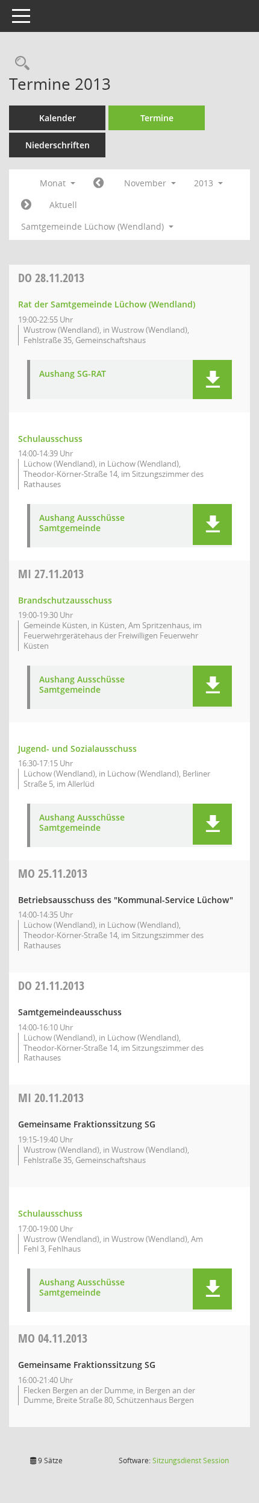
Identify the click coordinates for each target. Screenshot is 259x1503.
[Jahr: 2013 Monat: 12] (26, 205)
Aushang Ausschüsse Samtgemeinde (82, 523)
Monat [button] (54, 183)
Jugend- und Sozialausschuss (77, 748)
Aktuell (63, 204)
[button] (212, 379)
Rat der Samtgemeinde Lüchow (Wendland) (106, 304)
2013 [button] (205, 183)
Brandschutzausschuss (65, 600)
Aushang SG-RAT (72, 374)
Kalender (57, 118)
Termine (156, 118)
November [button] (146, 183)
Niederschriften (57, 145)
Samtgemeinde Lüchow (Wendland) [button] (93, 226)
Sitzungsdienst (190, 1460)
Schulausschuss (50, 438)
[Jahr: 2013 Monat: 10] (98, 183)
